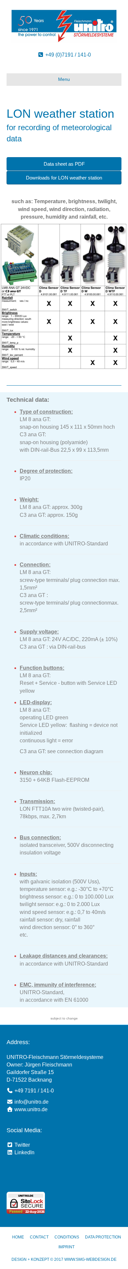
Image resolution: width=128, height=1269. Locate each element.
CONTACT (39, 1237)
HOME (18, 1237)
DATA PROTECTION (103, 1237)
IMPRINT (66, 1247)
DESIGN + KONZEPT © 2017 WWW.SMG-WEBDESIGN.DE (64, 1259)
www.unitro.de (31, 1109)
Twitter (21, 1145)
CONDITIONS (66, 1237)
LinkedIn (23, 1152)
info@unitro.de (31, 1102)
